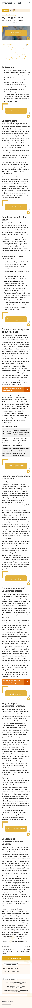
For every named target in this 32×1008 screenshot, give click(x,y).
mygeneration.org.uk (11, 3)
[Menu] (29, 2)
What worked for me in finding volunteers (16, 982)
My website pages (7, 1001)
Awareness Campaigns (10, 968)
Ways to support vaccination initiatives (15, 59)
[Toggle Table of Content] (27, 45)
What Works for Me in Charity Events (16, 986)
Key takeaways (9, 47)
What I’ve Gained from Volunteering (14, 10)
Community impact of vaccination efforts (15, 57)
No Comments (20, 22)
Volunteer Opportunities (11, 971)
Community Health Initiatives (8, 14)
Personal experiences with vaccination (15, 55)
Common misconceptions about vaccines (15, 53)
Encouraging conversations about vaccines (13, 62)
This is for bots (6, 1004)
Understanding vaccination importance (15, 49)
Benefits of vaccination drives (12, 51)
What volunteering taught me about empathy (16, 990)
